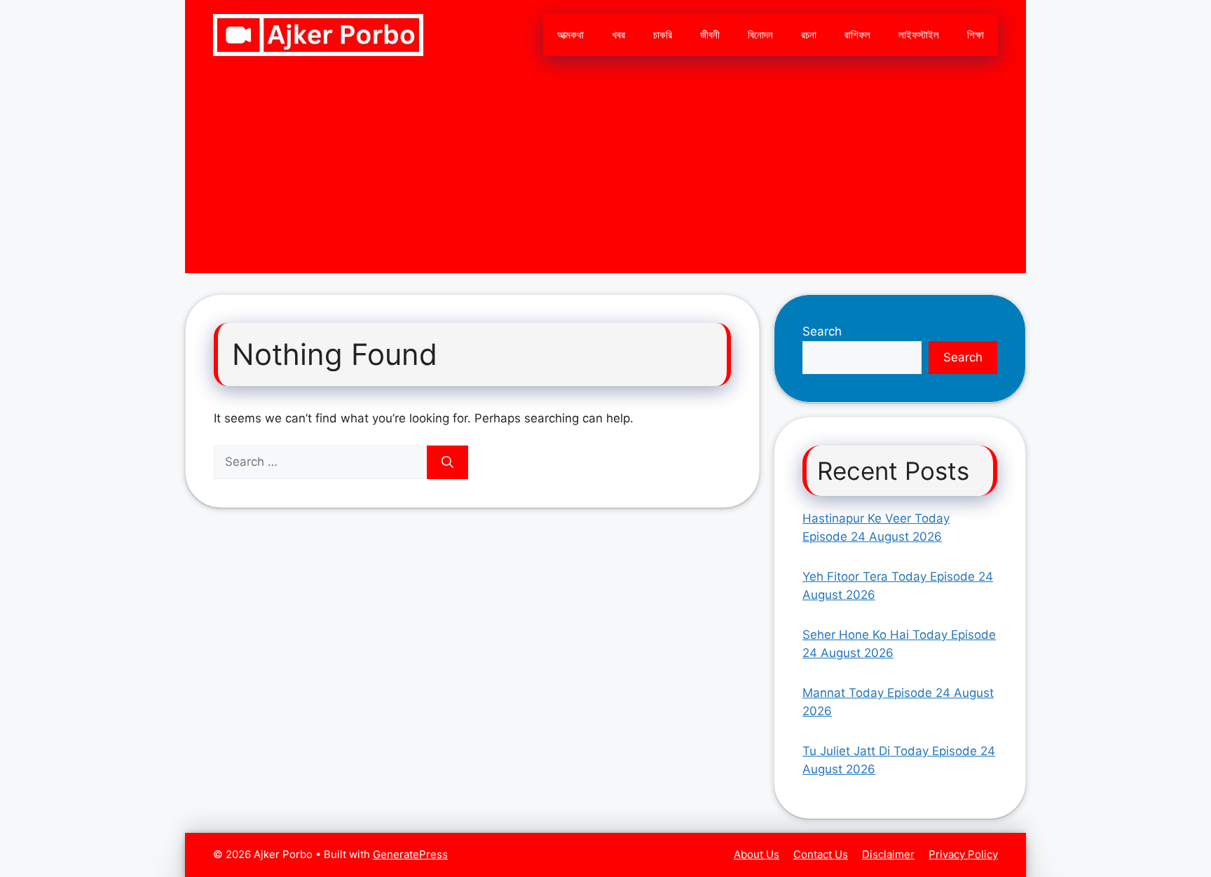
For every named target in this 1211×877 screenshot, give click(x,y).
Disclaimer (888, 854)
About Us (756, 854)
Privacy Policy (963, 854)
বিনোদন (760, 34)
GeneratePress (410, 854)
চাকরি (662, 34)
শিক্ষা (975, 34)
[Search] (447, 462)
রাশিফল (857, 34)
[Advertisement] (605, 175)
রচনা (808, 34)
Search (822, 331)
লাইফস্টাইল (918, 34)
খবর (618, 34)
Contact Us (820, 854)
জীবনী (710, 34)
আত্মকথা (570, 34)
